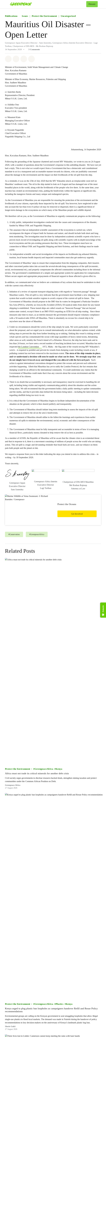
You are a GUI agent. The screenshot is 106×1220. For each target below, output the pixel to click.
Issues (25, 16)
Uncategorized (68, 16)
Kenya (59, 769)
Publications (11, 16)
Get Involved (77, 514)
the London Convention (28, 346)
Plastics (59, 1004)
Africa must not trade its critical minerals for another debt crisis (37, 773)
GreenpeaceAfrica (44, 769)
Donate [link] (92, 4)
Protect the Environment (44, 16)
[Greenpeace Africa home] (21, 4)
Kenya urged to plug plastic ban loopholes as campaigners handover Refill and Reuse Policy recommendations (51, 1010)
